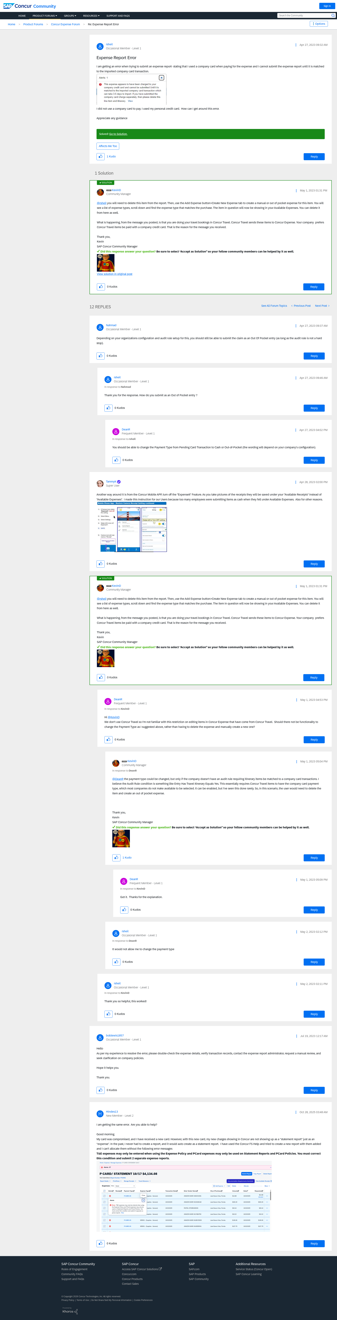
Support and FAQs (72, 1279)
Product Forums (33, 24)
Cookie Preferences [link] (143, 1300)
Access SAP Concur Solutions (140, 1269)
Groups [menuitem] (69, 15)
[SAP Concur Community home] (18, 6)
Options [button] (320, 23)
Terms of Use (83, 1300)
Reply (314, 156)
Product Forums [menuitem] (44, 15)
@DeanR (117, 778)
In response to (117, 386)
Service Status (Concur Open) (254, 1269)
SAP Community (199, 1279)
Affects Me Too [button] (108, 146)
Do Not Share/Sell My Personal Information (111, 1300)
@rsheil (101, 203)
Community (44, 6)
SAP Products (197, 1274)
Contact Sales (130, 1283)
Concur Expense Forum (65, 24)
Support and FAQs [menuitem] (118, 15)
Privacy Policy (67, 1300)
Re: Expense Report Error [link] (103, 24)
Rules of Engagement (74, 1269)
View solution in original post (114, 273)
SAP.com (194, 1269)
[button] (296, 45)
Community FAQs (72, 1274)
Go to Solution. (118, 133)
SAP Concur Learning (249, 1274)
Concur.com (129, 1274)
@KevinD (114, 717)
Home (11, 24)
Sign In (327, 6)
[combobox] (306, 15)
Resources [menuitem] (90, 15)
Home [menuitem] (22, 15)
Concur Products (132, 1279)
